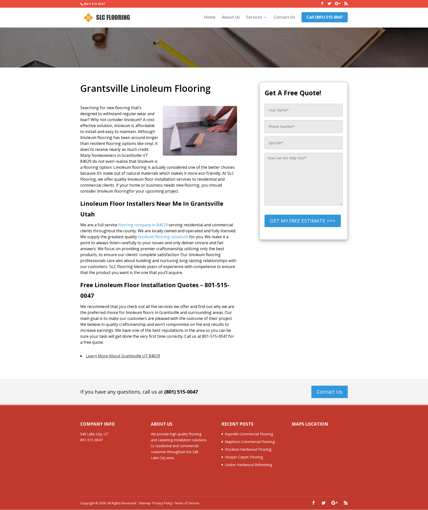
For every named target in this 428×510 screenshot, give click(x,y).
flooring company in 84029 (143, 225)
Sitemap (144, 503)
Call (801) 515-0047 (324, 17)
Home (209, 17)
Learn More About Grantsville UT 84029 (123, 356)
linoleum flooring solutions (163, 236)
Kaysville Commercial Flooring (249, 434)
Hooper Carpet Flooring (244, 457)
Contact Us (284, 17)
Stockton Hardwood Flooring (248, 449)
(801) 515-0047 (181, 391)
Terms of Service (186, 503)
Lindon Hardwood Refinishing (248, 464)
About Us (231, 17)
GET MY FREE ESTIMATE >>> (302, 220)
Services (254, 17)
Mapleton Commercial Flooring (250, 441)
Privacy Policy (162, 503)
